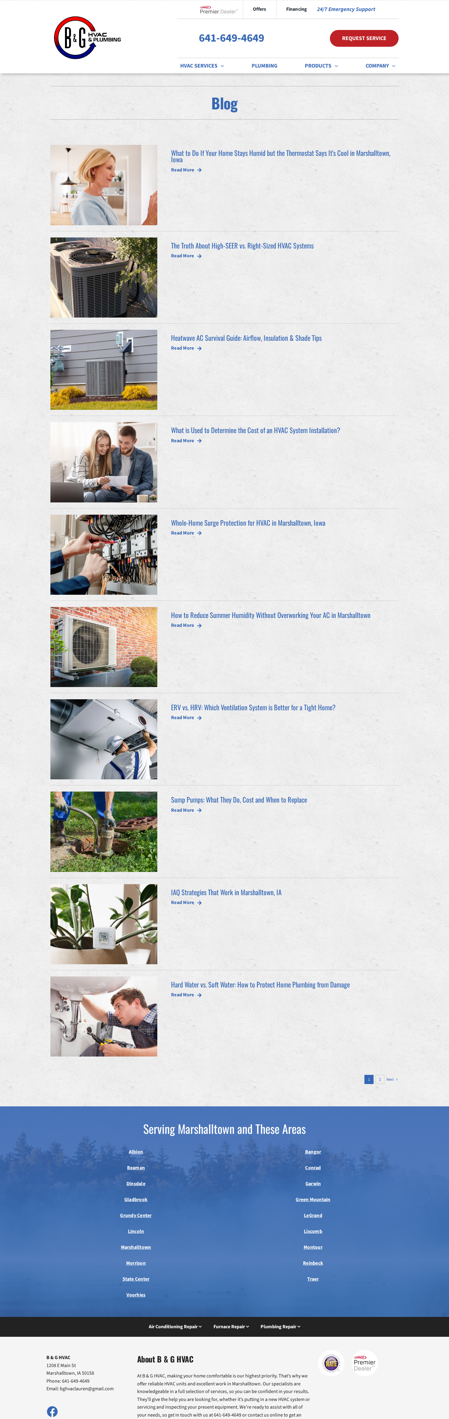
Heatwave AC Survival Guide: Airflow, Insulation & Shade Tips (246, 338)
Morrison (136, 1263)
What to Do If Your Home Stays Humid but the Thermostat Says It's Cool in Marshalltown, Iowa (280, 156)
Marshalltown (136, 1247)
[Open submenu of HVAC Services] (224, 65)
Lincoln (136, 1231)
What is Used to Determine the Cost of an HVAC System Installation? (255, 430)
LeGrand (313, 1215)
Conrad (313, 1167)
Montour (313, 1247)
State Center (136, 1279)
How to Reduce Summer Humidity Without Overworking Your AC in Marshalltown (271, 615)
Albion (136, 1152)
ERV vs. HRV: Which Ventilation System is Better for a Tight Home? (253, 707)
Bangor (313, 1152)
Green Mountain (313, 1199)
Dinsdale (135, 1183)
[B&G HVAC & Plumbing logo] (87, 11)
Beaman (136, 1167)
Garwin (313, 1183)
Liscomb (313, 1231)
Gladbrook (136, 1199)
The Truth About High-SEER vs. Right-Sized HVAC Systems (242, 245)
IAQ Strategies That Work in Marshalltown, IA (226, 892)
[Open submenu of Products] (337, 65)
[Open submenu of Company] (395, 65)
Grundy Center (135, 1215)
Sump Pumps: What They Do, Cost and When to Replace (239, 799)
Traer (313, 1279)
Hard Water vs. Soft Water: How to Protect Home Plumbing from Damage (260, 984)
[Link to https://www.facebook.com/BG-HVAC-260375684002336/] (51, 1411)
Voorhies (136, 1295)
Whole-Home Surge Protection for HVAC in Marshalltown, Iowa (248, 522)
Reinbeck (313, 1263)
